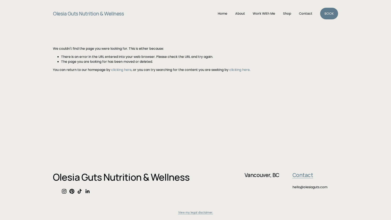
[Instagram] (64, 191)
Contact (305, 13)
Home (222, 13)
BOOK (329, 13)
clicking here (121, 69)
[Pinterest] (71, 191)
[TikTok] (79, 191)
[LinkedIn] (87, 191)
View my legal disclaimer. (195, 212)
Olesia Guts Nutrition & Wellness (88, 13)
